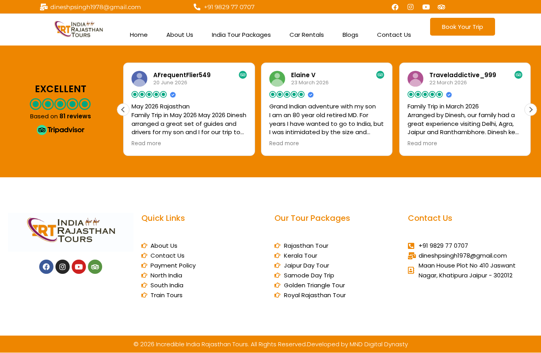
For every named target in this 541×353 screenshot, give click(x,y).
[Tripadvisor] (441, 6)
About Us (179, 34)
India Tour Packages (241, 34)
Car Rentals (307, 34)
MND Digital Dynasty (379, 344)
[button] (531, 110)
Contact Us (394, 34)
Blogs (350, 34)
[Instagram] (410, 6)
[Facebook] (395, 6)
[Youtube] (426, 6)
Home (139, 34)
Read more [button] (146, 143)
